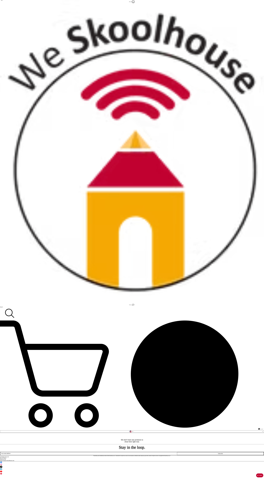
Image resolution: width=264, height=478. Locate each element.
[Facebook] (132, 462)
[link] (132, 374)
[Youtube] (132, 471)
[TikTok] (132, 467)
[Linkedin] (132, 469)
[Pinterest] (132, 474)
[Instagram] (132, 464)
